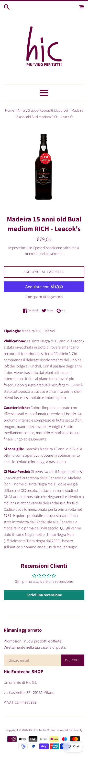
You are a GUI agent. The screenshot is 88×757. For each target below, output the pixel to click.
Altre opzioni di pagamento (44, 296)
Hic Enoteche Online (42, 730)
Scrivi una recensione (44, 595)
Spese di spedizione (47, 247)
